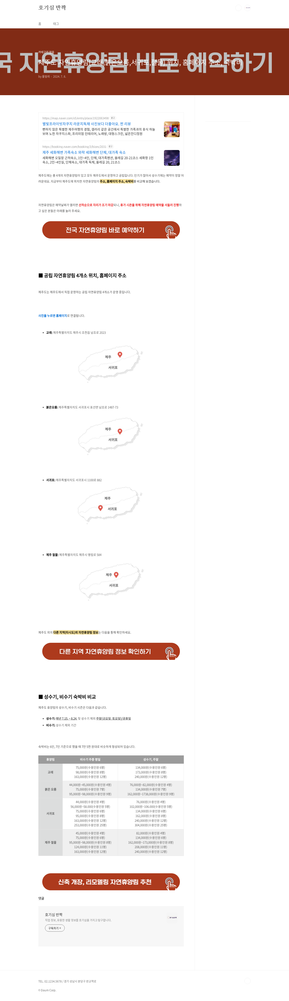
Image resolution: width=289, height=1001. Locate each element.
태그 (56, 23)
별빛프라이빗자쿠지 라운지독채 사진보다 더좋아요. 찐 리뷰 (86, 124)
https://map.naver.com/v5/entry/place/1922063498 (75, 118)
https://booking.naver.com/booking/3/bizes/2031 (74, 146)
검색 (238, 8)
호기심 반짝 (52, 8)
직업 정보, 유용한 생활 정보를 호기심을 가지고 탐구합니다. (78, 920)
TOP (247, 981)
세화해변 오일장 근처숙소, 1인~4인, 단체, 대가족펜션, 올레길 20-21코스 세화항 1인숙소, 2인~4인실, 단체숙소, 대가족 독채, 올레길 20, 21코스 (98, 159)
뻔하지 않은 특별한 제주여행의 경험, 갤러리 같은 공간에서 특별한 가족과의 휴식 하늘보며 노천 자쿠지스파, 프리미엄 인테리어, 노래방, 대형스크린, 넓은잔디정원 (98, 131)
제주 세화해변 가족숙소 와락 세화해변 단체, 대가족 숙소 (84, 152)
